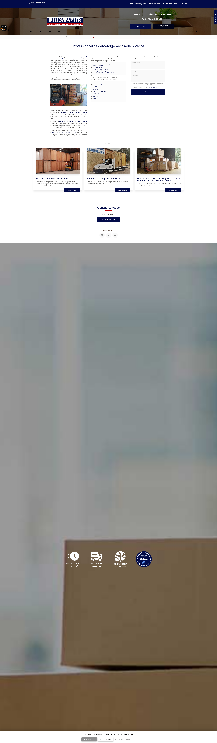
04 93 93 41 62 (153, 19)
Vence (75, 37)
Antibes (95, 82)
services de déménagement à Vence (73, 112)
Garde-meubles (154, 4)
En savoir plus (71, 190)
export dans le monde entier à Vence (63, 132)
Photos (176, 4)
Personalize (120, 739)
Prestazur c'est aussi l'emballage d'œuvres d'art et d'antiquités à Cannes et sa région (159, 179)
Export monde (167, 4)
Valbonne (95, 96)
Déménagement (140, 4)
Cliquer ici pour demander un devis (163, 26)
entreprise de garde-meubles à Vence (73, 121)
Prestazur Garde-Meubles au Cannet (53, 178)
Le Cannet (95, 89)
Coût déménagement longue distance (103, 72)
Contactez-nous (140, 26)
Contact (184, 4)
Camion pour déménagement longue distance (106, 71)
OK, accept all (89, 739)
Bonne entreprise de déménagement (103, 64)
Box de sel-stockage (98, 65)
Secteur (69, 37)
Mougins (95, 95)
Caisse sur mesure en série (100, 69)
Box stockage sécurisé (99, 67)
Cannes (95, 86)
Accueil (130, 4)
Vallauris (95, 98)
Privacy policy (131, 739)
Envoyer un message (108, 220)
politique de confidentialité (154, 87)
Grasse (95, 88)
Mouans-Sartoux (97, 93)
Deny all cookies (106, 739)
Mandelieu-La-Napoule (99, 91)
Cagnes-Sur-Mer (97, 84)
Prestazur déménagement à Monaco (103, 178)
